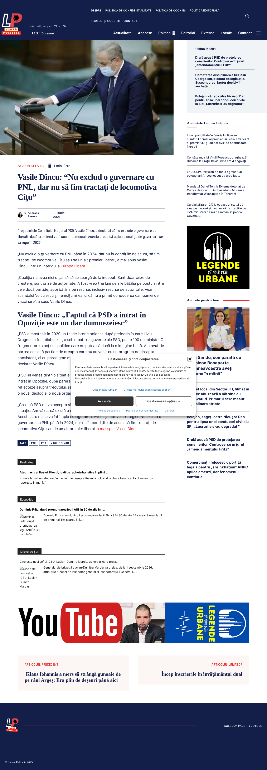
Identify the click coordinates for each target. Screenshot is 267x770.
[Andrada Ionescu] (21, 215)
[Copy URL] (151, 215)
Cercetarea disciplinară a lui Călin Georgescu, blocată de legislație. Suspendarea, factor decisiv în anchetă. (220, 80)
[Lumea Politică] (12, 724)
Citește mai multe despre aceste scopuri (147, 389)
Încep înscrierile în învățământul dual (201, 674)
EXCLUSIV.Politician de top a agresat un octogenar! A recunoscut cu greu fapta (214, 173)
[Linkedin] (112, 215)
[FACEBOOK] (261, 13)
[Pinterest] (93, 215)
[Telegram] (141, 215)
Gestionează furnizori (104, 389)
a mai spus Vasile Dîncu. (118, 429)
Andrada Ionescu (33, 214)
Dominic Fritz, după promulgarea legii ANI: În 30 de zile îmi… (62, 509)
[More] (160, 215)
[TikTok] (221, 763)
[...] (44, 482)
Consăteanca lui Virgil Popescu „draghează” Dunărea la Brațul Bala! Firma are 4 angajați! (217, 159)
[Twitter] (84, 215)
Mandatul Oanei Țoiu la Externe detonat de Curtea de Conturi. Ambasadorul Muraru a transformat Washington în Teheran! (216, 190)
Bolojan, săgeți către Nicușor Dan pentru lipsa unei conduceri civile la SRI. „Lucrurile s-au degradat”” (220, 100)
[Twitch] (230, 763)
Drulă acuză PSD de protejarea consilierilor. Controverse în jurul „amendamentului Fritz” (219, 61)
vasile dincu (60, 443)
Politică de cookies (109, 410)
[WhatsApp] (103, 215)
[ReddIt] (122, 215)
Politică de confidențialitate (142, 410)
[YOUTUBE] (261, 18)
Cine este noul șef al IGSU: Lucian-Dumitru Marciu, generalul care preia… (69, 561)
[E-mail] (132, 215)
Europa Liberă (73, 266)
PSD (43, 443)
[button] (190, 359)
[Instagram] (211, 763)
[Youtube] (260, 763)
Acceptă (104, 401)
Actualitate (31, 166)
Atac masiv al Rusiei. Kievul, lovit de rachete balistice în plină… (64, 472)
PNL (34, 443)
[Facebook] (74, 215)
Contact (169, 410)
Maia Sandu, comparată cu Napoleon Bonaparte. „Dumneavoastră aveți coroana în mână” (214, 365)
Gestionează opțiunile (163, 401)
